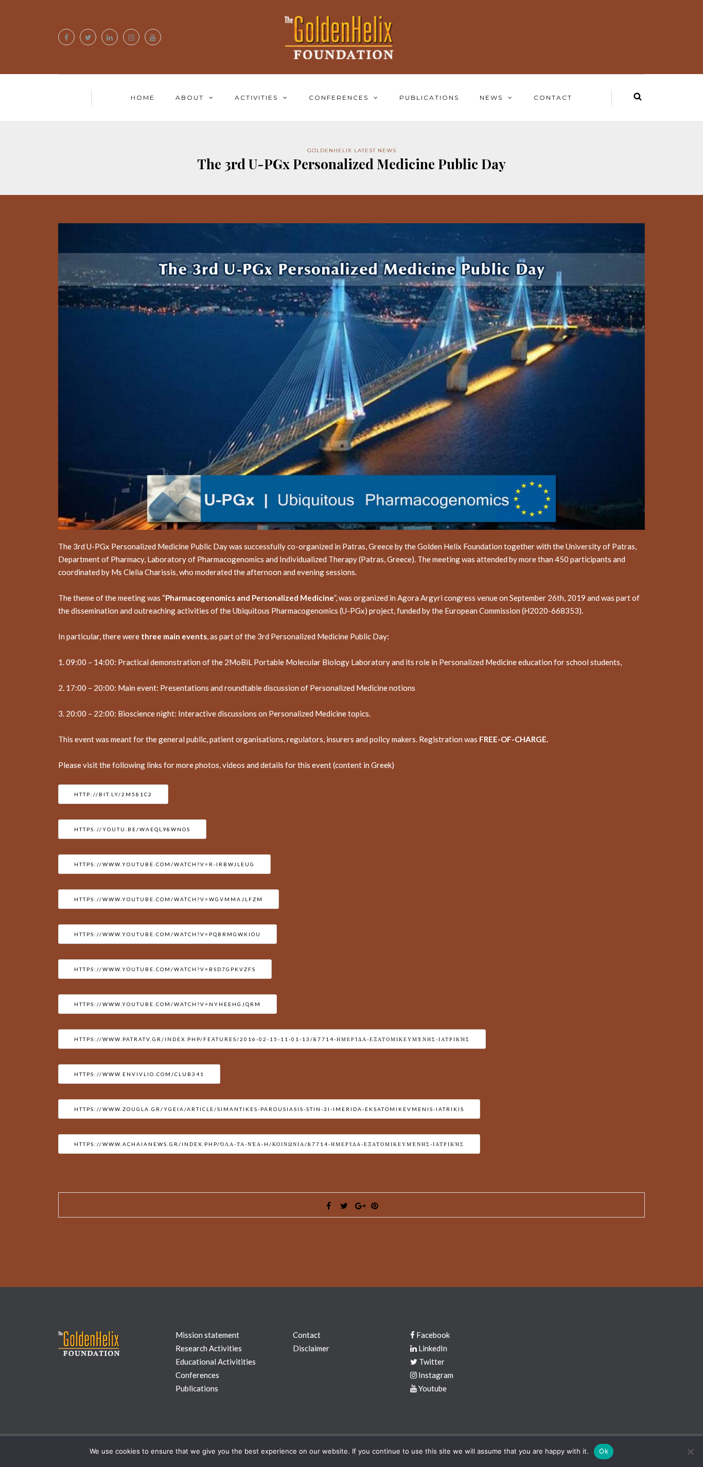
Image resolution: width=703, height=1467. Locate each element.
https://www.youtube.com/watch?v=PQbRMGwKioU (167, 934)
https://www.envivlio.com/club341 (139, 1074)
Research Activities (208, 1348)
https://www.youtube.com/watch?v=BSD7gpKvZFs (165, 969)
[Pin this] (375, 1206)
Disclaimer (311, 1348)
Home (143, 97)
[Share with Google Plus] (359, 1206)
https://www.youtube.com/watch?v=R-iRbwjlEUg (164, 864)
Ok (603, 1451)
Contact (553, 97)
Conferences (338, 97)
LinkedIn (432, 1348)
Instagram (435, 1375)
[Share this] (328, 1206)
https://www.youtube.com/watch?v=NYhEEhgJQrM (167, 1004)
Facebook (432, 1334)
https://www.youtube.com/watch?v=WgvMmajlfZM (168, 899)
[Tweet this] (344, 1206)
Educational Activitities (215, 1361)
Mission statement (207, 1334)
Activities (256, 97)
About (189, 97)
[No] (690, 1451)
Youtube (432, 1388)
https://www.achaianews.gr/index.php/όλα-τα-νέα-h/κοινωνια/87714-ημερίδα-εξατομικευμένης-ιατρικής (269, 1144)
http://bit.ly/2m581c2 (113, 794)
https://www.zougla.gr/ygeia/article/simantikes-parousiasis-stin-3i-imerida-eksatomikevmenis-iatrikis (269, 1109)
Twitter (431, 1361)
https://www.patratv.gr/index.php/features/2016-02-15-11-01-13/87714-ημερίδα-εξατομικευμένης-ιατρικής (272, 1039)
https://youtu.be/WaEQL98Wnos (132, 829)
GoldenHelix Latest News (351, 150)
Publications (429, 97)
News (491, 97)
